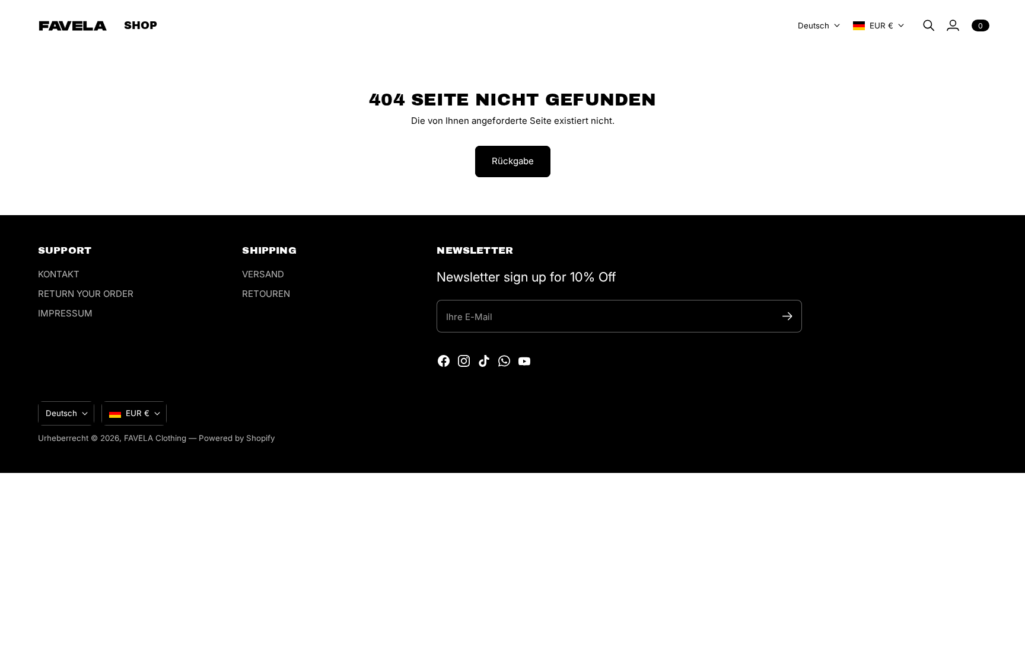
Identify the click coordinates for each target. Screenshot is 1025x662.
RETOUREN (266, 293)
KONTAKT (58, 274)
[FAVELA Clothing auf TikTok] (484, 361)
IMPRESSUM (65, 313)
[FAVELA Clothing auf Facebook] (444, 361)
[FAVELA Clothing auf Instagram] (464, 361)
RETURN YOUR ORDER (85, 293)
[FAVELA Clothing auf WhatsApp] (504, 361)
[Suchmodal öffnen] (929, 25)
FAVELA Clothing (155, 438)
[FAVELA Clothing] (73, 25)
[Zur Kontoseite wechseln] (952, 25)
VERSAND (263, 274)
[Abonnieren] (787, 316)
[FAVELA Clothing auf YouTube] (524, 361)
